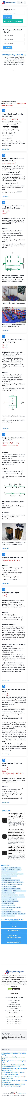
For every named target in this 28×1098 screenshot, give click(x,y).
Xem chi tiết (5, 149)
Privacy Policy (14, 993)
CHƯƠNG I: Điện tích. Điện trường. (15, 884)
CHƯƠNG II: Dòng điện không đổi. (9, 886)
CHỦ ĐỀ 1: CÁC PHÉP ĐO (7, 909)
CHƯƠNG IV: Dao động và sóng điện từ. (10, 901)
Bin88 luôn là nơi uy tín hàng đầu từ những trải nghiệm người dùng (14, 1069)
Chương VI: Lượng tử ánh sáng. (8, 905)
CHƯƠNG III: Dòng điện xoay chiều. (9, 899)
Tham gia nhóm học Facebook (14, 21)
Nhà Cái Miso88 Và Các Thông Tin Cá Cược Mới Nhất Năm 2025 (14, 1077)
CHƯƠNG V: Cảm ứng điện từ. (19, 890)
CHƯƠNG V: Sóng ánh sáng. (8, 903)
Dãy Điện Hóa (14, 1002)
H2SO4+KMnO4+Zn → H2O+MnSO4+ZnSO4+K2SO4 (14, 936)
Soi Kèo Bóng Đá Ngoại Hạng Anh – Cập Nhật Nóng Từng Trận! (14, 1081)
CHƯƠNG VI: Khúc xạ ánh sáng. (8, 892)
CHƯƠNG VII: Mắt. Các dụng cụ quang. (10, 894)
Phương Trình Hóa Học (14, 1000)
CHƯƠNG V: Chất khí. (6, 878)
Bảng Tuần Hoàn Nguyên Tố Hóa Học (14, 1010)
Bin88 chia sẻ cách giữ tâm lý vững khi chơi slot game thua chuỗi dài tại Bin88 (13, 1065)
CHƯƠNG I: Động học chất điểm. (14, 869)
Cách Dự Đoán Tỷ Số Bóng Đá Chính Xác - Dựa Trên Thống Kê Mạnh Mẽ (13, 1073)
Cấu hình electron (14, 1008)
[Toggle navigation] (18, 2)
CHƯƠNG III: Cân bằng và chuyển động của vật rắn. (12, 874)
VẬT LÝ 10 (4, 869)
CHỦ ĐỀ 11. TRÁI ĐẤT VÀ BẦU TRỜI (9, 913)
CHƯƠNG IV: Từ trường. (7, 890)
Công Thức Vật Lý (21, 1093)
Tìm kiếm (8, 17)
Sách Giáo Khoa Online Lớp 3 (14, 1023)
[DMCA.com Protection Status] (14, 989)
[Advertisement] (14, 86)
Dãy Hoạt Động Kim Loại (14, 1004)
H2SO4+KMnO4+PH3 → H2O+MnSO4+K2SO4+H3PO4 (14, 931)
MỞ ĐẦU (3, 915)
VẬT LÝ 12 (21, 894)
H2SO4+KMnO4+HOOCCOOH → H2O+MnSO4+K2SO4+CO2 (14, 941)
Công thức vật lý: (9, 10)
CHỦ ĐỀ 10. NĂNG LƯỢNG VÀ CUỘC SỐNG (11, 911)
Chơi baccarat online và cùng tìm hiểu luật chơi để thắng (13, 1054)
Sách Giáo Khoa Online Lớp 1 (14, 1019)
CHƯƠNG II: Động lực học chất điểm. (9, 871)
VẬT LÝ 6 (19, 907)
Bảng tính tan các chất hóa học (14, 1006)
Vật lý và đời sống (10, 915)
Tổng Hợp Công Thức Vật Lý (15, 867)
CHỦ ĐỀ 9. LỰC (21, 913)
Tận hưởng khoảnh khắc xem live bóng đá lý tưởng (14, 1061)
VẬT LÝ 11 (4, 884)
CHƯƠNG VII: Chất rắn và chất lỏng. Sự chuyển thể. (12, 882)
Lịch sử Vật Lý (5, 867)
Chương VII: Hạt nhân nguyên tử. (8, 907)
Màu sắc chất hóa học (14, 1012)
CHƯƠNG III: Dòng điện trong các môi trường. (11, 888)
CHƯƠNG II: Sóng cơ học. (19, 897)
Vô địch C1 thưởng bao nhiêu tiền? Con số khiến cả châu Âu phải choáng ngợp (13, 1085)
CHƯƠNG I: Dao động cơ (7, 897)
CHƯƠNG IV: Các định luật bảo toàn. (9, 876)
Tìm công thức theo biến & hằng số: (12, 31)
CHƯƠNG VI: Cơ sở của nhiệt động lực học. (11, 880)
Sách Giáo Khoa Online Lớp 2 (14, 1021)
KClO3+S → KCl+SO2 (14, 923)
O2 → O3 (14, 926)
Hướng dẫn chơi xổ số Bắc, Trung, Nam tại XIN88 (13, 1057)
